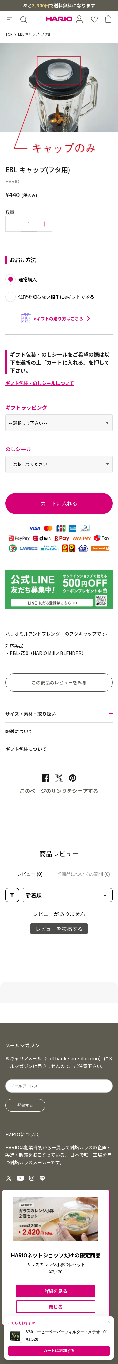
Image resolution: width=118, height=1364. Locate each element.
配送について (19, 731)
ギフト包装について (26, 749)
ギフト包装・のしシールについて (39, 383)
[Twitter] (8, 1178)
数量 (9, 212)
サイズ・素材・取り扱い (30, 713)
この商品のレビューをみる (59, 682)
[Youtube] (20, 1178)
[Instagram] (31, 1178)
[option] (59, 102)
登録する (25, 1105)
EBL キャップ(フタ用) (35, 34)
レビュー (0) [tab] (30, 874)
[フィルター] (12, 895)
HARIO (12, 181)
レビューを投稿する (59, 929)
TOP (8, 34)
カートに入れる (59, 503)
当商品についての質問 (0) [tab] (83, 874)
